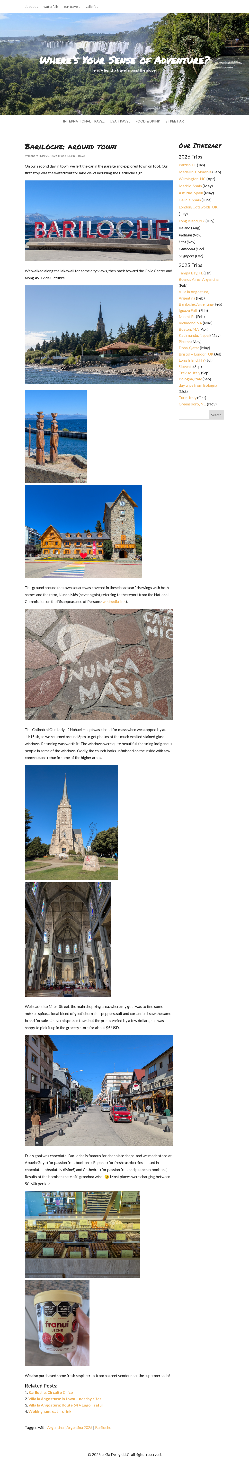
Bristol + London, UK (196, 354)
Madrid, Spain (190, 185)
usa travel (120, 121)
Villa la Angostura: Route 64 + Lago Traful (65, 1405)
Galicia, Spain (190, 199)
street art (176, 121)
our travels (72, 7)
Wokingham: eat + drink (49, 1411)
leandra (33, 156)
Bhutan (185, 341)
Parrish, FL (187, 164)
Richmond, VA (190, 322)
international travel (84, 121)
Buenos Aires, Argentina (199, 279)
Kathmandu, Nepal (194, 335)
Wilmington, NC (192, 178)
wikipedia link (114, 601)
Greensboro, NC (192, 404)
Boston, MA (189, 329)
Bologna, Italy (190, 378)
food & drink (148, 121)
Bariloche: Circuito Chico (50, 1392)
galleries (92, 7)
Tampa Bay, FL (191, 273)
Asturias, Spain (191, 192)
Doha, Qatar (189, 347)
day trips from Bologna (198, 385)
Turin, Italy (187, 397)
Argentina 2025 (79, 1427)
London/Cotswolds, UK (198, 207)
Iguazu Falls (188, 310)
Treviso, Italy (189, 372)
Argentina (55, 1427)
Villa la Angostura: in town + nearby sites (64, 1398)
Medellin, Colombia (195, 171)
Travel (82, 156)
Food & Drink (67, 156)
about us (31, 7)
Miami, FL (187, 316)
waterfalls (51, 7)
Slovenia (186, 366)
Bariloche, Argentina (196, 304)
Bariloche (103, 1427)
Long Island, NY (192, 220)
